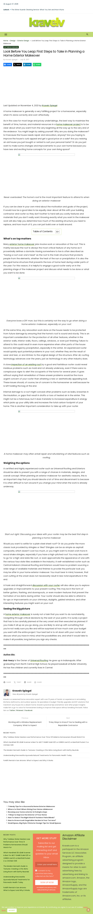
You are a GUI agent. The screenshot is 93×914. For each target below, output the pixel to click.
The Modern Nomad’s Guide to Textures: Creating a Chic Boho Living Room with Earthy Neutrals (41, 750)
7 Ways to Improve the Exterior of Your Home (27, 815)
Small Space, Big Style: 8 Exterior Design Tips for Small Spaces (34, 823)
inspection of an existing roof (26, 364)
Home (5, 40)
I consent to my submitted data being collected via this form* (44, 873)
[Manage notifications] (88, 910)
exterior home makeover (21, 244)
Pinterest (19, 710)
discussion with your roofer (46, 585)
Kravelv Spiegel (11, 60)
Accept (12, 910)
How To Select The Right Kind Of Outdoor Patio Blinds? (31, 817)
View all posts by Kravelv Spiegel (25, 694)
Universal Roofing (39, 660)
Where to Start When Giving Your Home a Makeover (30, 809)
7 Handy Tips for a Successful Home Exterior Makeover (31, 806)
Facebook (28, 710)
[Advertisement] (46, 84)
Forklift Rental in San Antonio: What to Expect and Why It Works (28, 760)
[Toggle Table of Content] (56, 232)
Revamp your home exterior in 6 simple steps (27, 812)
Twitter (12, 710)
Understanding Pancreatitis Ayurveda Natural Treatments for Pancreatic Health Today (37, 755)
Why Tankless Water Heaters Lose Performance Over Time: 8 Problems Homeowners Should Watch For (44, 737)
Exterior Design (23, 40)
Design (13, 40)
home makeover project (68, 124)
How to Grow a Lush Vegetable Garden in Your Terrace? (32, 820)
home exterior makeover (17, 614)
